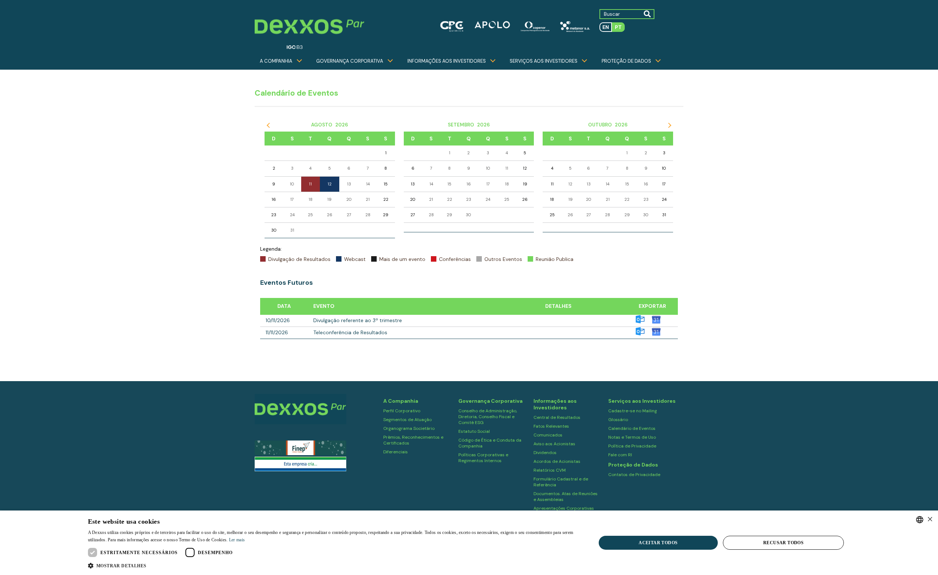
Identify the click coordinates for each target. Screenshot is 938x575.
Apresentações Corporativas (563, 508)
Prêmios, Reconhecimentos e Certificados (413, 440)
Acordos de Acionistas (556, 461)
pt (618, 27)
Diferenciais (395, 452)
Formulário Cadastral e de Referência (560, 482)
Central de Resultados (556, 417)
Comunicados (547, 435)
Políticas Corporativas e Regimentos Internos (483, 458)
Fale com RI (620, 455)
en (605, 27)
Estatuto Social (474, 431)
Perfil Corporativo (401, 411)
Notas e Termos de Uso (632, 437)
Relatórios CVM (549, 470)
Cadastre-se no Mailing (632, 411)
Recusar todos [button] (783, 542)
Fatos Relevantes (551, 426)
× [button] (930, 519)
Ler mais (237, 539)
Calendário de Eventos (632, 428)
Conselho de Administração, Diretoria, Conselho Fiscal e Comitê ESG (487, 416)
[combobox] (919, 519)
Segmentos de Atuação (407, 420)
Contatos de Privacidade (634, 475)
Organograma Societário (409, 428)
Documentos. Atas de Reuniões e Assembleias (565, 496)
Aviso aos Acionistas (554, 444)
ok (647, 14)
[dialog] (469, 543)
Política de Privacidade (632, 446)
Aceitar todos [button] (658, 542)
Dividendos (545, 453)
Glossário (618, 420)
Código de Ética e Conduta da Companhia (489, 443)
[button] (334, 565)
